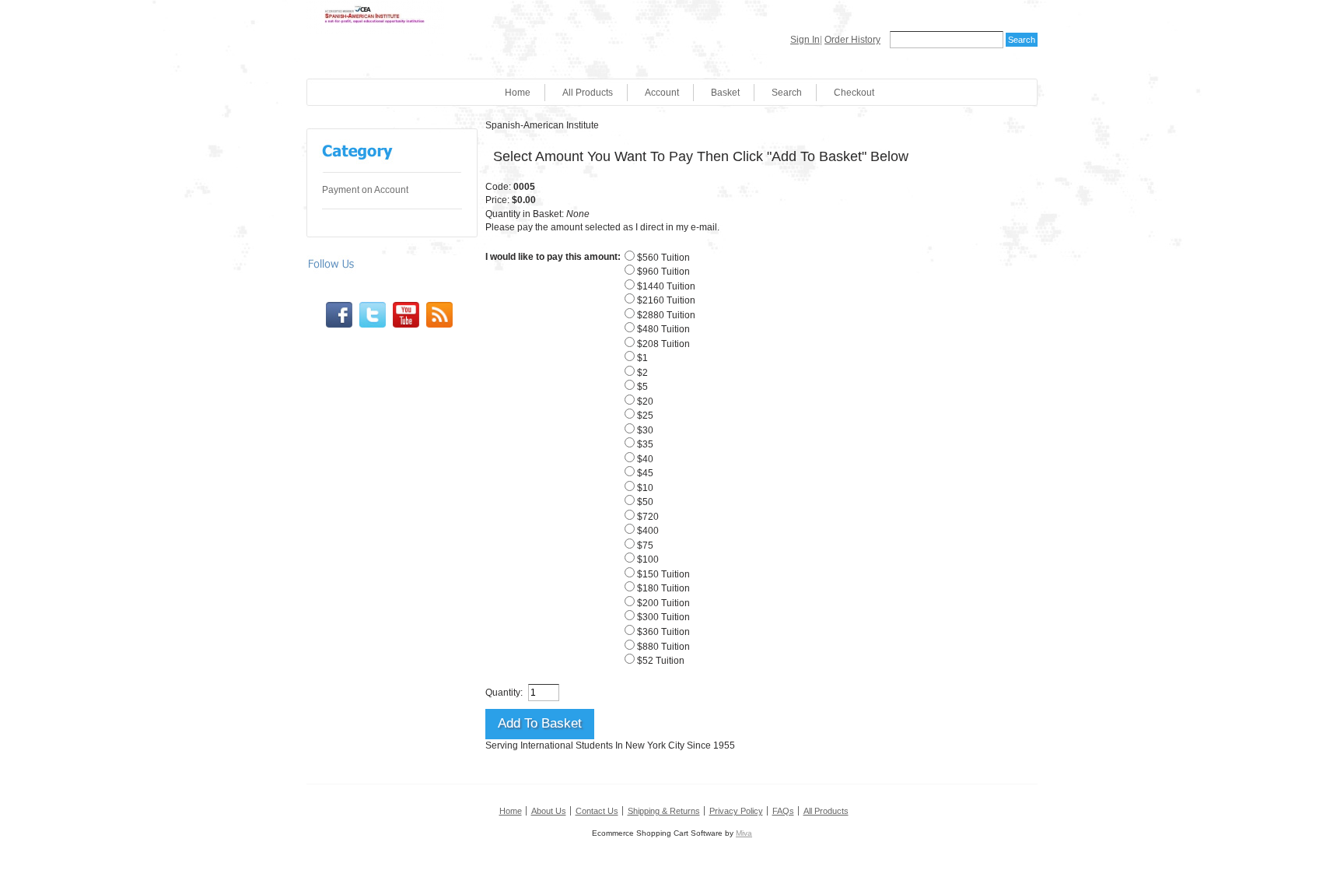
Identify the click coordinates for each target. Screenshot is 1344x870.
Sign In (805, 39)
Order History (852, 39)
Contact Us (597, 811)
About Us (548, 811)
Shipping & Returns (664, 811)
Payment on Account (365, 189)
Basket (725, 92)
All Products (587, 92)
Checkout (854, 92)
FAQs (783, 811)
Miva (744, 833)
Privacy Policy (736, 811)
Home (517, 92)
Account (662, 92)
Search (787, 92)
